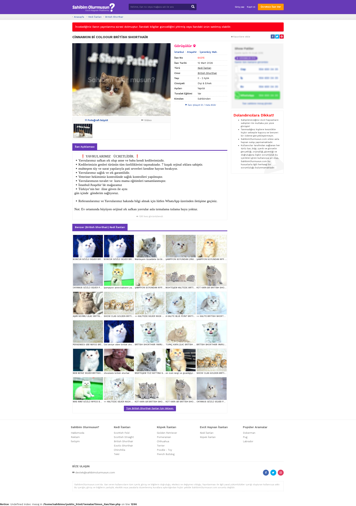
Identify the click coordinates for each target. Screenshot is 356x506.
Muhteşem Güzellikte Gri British (151, 259)
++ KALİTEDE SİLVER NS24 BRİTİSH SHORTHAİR (159, 316)
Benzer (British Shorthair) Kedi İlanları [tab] (100, 227)
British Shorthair (114, 17)
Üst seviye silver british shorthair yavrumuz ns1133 (129, 344)
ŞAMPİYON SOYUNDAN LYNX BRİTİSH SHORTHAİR (190, 259)
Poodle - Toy (164, 450)
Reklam (75, 437)
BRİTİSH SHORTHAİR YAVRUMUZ (151, 344)
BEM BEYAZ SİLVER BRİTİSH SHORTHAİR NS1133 (97, 373)
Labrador (248, 441)
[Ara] (193, 7)
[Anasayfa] (93, 7)
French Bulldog (165, 454)
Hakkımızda (77, 432)
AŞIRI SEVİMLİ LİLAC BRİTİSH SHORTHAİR (93, 316)
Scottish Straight (124, 437)
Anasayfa (79, 17)
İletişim (75, 441)
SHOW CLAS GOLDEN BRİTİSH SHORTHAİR (125, 316)
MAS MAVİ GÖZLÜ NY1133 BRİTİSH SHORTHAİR (96, 401)
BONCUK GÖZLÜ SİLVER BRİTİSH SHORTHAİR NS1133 (99, 259)
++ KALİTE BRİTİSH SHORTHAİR (212, 316)
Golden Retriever (167, 432)
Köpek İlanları (208, 437)
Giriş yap (239, 7)
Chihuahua (163, 441)
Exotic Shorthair (123, 445)
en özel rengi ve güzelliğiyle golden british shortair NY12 (194, 373)
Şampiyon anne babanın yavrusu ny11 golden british (130, 287)
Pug (245, 437)
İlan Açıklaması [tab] (85, 146)
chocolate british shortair (116, 373)
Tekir (117, 454)
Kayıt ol (251, 7)
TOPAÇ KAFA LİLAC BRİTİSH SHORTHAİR (185, 344)
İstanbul (179, 52)
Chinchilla (119, 450)
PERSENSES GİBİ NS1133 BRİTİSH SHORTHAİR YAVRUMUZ (101, 344)
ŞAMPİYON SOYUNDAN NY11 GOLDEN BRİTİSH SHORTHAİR (225, 259)
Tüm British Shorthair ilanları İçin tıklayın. (150, 408)
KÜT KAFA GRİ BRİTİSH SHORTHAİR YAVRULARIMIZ (160, 401)
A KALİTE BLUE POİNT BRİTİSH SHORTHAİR (187, 316)
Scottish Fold (121, 432)
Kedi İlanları (95, 17)
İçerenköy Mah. (208, 52)
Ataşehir (192, 52)
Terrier (161, 445)
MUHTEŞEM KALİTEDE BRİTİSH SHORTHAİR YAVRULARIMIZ (195, 287)
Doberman (249, 432)
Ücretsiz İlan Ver (271, 6)
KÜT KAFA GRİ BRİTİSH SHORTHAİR (214, 287)
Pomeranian (164, 437)
